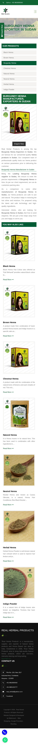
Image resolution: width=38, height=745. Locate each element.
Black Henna (8, 52)
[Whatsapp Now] (5, 739)
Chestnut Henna (10, 68)
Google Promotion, (17, 721)
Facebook (9, 696)
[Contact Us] (4, 732)
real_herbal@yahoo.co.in (14, 691)
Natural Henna (9, 74)
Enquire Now (19, 144)
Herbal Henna (9, 84)
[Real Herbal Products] (6, 11)
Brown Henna (9, 58)
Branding (13, 724)
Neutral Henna (9, 79)
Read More (7, 280)
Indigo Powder (9, 90)
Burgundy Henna (10, 63)
